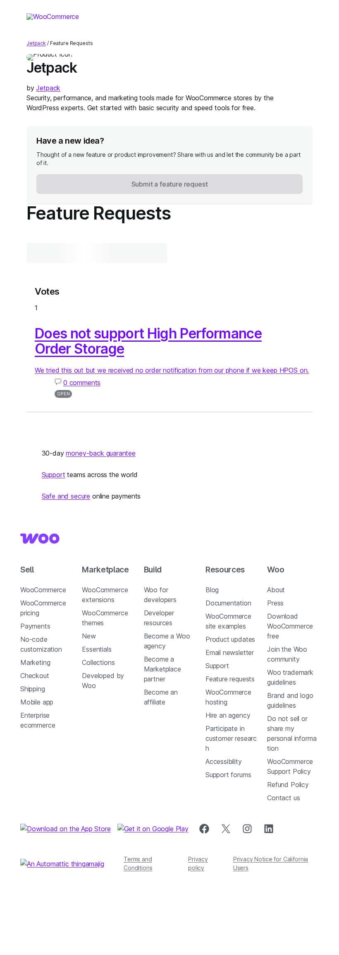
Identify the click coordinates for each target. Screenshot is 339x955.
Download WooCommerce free (290, 626)
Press (275, 603)
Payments (35, 626)
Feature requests (230, 679)
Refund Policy (288, 784)
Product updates (230, 639)
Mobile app (36, 702)
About (276, 590)
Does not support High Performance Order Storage (148, 341)
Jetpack (36, 43)
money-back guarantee (100, 453)
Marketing (35, 662)
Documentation (228, 603)
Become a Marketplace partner (162, 669)
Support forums (228, 775)
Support (53, 474)
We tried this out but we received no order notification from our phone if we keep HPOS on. (172, 370)
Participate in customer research (231, 738)
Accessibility (223, 761)
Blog (212, 590)
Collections (98, 662)
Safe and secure (66, 496)
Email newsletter (229, 652)
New (88, 636)
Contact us (283, 798)
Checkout (34, 675)
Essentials (96, 649)
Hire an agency (228, 715)
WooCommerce (43, 590)
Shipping (32, 689)
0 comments (81, 382)
